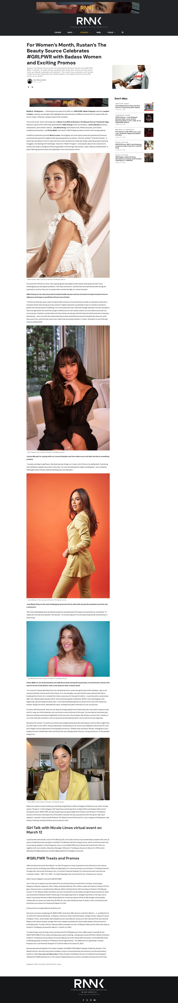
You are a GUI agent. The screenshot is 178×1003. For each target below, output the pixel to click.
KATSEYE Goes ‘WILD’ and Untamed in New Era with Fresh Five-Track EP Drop (128, 146)
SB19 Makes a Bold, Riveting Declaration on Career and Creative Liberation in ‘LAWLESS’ (128, 158)
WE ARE (84, 992)
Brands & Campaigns (124, 129)
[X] (32, 87)
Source (59, 964)
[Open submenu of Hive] (73, 32)
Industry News (122, 103)
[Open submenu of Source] (89, 32)
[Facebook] (28, 87)
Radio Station (121, 142)
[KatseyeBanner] (148, 141)
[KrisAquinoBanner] (148, 129)
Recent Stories (51, 964)
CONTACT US (92, 992)
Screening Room (122, 115)
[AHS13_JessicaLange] (148, 114)
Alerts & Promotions (40, 964)
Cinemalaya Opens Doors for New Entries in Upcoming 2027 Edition (127, 106)
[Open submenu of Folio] (114, 32)
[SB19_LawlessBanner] (148, 154)
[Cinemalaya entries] (148, 103)
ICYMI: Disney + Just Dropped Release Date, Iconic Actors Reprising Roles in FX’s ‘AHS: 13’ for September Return (128, 119)
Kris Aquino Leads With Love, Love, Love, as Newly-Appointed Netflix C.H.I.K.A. (128, 133)
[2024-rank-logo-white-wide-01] (89, 17)
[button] (122, 32)
